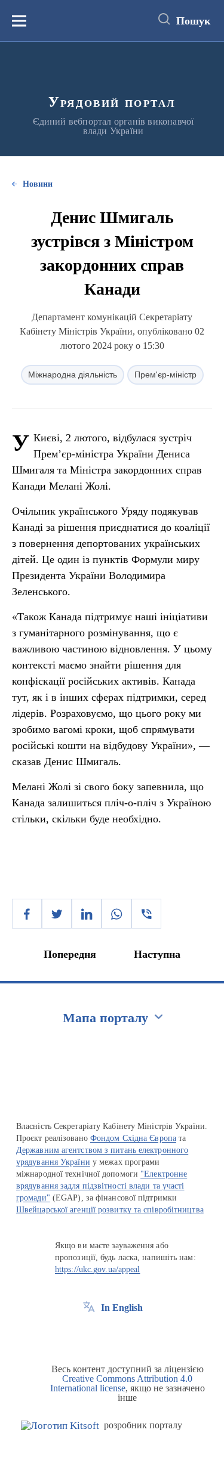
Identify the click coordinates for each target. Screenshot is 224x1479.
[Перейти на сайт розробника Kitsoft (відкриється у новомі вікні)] (60, 1426)
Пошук (193, 21)
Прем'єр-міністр (165, 374)
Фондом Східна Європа (133, 1138)
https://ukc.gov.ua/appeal (97, 1269)
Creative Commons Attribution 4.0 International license (121, 1383)
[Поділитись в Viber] (146, 913)
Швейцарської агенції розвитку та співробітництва (110, 1209)
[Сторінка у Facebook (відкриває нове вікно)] (89, 1335)
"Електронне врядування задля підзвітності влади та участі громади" (101, 1185)
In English (122, 1307)
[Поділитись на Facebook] (27, 913)
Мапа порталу (105, 1017)
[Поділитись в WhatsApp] (116, 913)
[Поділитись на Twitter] (56, 913)
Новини (38, 184)
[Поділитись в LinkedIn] (86, 913)
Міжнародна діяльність (72, 374)
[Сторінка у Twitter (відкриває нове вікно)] (111, 1335)
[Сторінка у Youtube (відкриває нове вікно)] (133, 1335)
